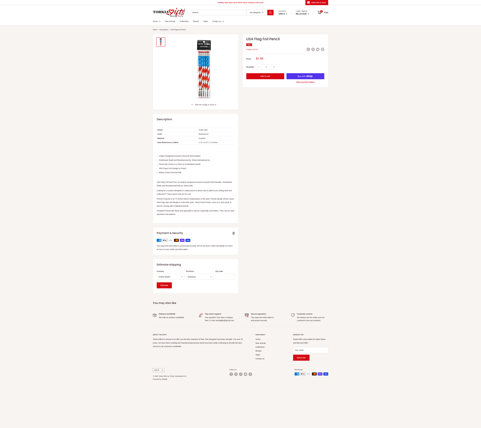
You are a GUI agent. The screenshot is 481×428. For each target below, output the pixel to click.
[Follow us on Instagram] (236, 374)
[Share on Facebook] (308, 49)
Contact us (216, 21)
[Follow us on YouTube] (245, 374)
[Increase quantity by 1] (274, 67)
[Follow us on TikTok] (250, 374)
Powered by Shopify (160, 379)
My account (301, 14)
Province (190, 271)
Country (160, 271)
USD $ (156, 370)
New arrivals (170, 21)
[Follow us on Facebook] (231, 374)
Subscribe (301, 358)
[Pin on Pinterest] (313, 49)
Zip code (219, 271)
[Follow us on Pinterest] (241, 374)
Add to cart (265, 76)
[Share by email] (322, 49)
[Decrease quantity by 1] (258, 67)
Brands (196, 21)
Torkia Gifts (252, 50)
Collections (184, 21)
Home (155, 21)
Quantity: (250, 67)
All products (164, 30)
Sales (205, 21)
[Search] (270, 12)
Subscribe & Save (318, 3)
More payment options (305, 82)
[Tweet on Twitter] (318, 49)
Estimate (164, 285)
